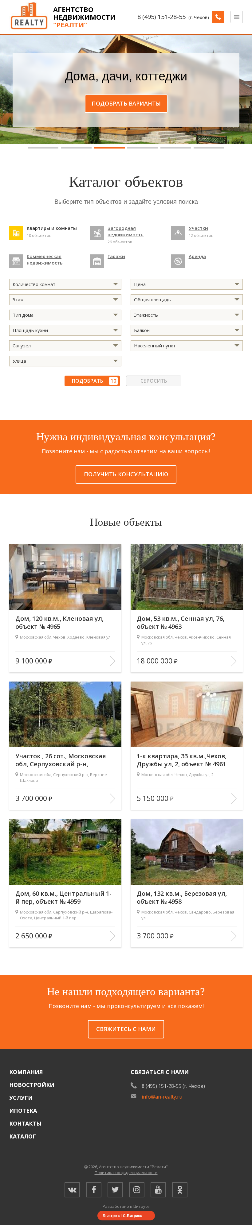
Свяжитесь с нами (126, 1029)
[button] (43, 148)
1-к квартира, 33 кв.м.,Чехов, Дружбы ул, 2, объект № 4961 (181, 760)
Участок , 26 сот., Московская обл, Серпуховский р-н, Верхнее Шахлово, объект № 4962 (60, 760)
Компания (26, 1072)
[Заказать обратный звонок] (218, 17)
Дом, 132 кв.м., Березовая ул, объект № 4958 (182, 898)
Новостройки (31, 1084)
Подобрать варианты (126, 103)
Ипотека (23, 1110)
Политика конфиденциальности (126, 1172)
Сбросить (153, 380)
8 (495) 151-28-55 (161, 17)
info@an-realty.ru (162, 1096)
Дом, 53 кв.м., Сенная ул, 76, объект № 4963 (180, 623)
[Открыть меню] (236, 17)
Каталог (22, 1136)
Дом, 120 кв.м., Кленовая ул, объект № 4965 (59, 623)
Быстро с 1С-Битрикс (122, 1215)
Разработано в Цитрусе (126, 1206)
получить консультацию (126, 474)
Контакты (25, 1123)
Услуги (21, 1097)
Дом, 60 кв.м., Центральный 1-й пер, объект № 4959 (63, 898)
